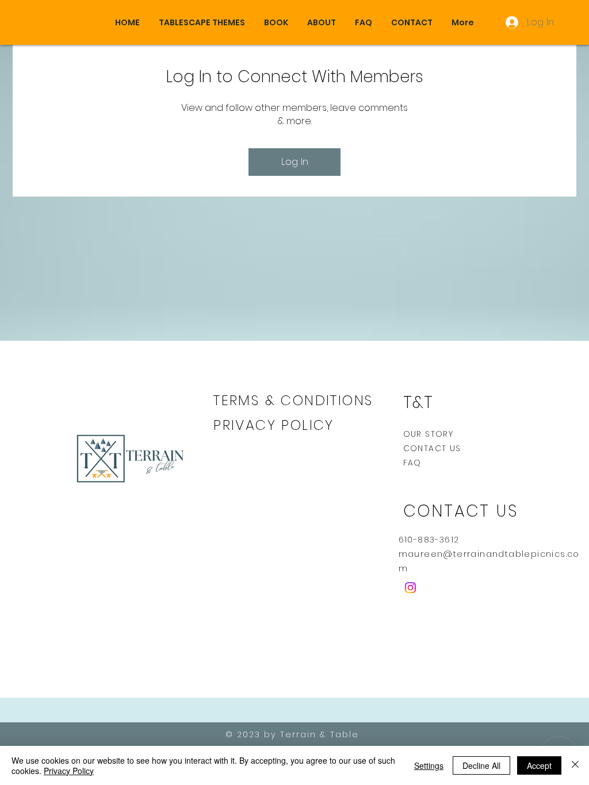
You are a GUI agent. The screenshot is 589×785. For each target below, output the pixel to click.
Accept (539, 765)
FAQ (412, 462)
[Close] (575, 765)
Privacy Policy (69, 770)
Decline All (481, 765)
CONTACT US (432, 448)
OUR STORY (428, 434)
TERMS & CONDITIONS (293, 400)
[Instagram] (410, 587)
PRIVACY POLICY (276, 424)
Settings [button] (428, 765)
